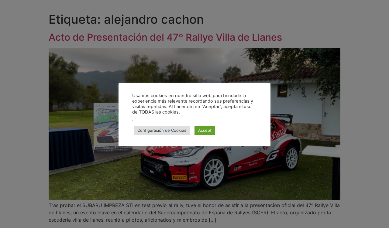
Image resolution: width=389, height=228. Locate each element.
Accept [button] (205, 130)
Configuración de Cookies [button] (161, 130)
